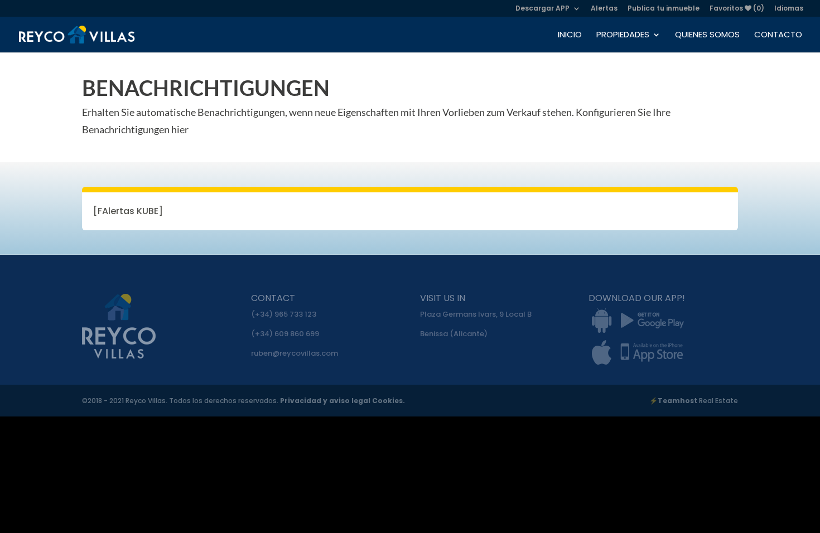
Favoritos (737, 9)
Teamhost (677, 400)
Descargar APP (542, 9)
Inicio (570, 35)
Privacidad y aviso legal (326, 400)
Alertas (604, 9)
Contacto (778, 35)
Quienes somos (707, 35)
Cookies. (388, 400)
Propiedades (622, 35)
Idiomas (788, 9)
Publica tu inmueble (664, 9)
